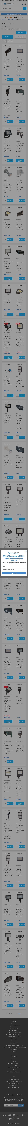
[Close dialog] (26, 551)
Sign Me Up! (14, 573)
